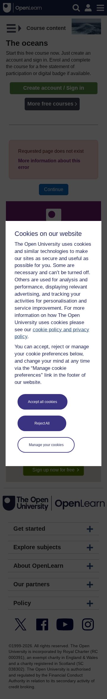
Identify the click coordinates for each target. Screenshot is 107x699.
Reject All (42, 423)
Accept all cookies (42, 402)
